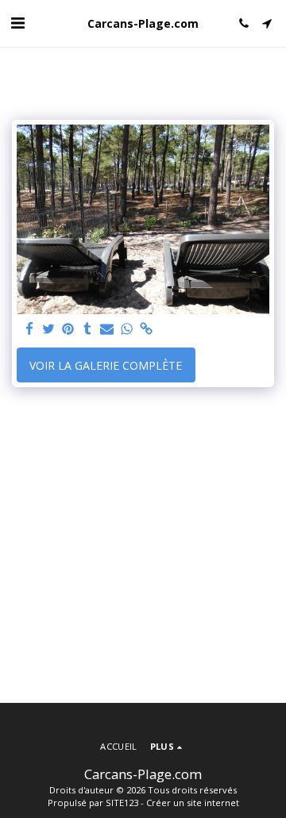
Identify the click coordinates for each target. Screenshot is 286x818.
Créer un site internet (192, 802)
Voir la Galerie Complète (105, 365)
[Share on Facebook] (29, 329)
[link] (146, 329)
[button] (17, 22)
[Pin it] (68, 329)
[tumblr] (88, 329)
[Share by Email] (107, 329)
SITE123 (122, 802)
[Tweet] (49, 329)
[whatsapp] (127, 329)
